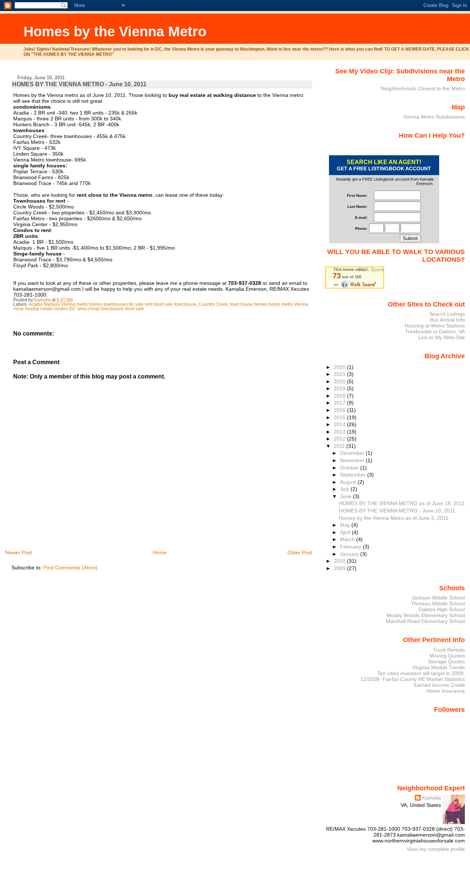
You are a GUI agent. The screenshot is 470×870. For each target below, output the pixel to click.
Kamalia (431, 798)
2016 (340, 410)
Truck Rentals (449, 650)
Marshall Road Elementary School (425, 621)
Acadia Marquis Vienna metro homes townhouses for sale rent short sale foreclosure (112, 304)
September (353, 475)
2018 (340, 396)
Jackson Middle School (438, 598)
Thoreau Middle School (438, 603)
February (351, 547)
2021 (340, 374)
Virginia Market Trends (438, 667)
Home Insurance (445, 691)
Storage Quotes (446, 661)
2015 (340, 417)
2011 (340, 446)
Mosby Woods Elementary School (426, 615)
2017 (340, 403)
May (345, 525)
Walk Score (371, 269)
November (353, 460)
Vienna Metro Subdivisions (434, 117)
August (349, 482)
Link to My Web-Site (441, 337)
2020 (340, 381)
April (346, 532)
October (350, 468)
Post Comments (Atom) (70, 567)
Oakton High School (442, 609)
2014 (340, 424)
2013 (340, 432)
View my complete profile (436, 849)
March (348, 539)
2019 (340, 388)
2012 (340, 439)
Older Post (300, 552)
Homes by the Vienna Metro (115, 31)
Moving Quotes (447, 656)
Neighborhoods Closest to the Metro (423, 88)
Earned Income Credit (439, 685)
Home (160, 552)
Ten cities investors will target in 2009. (421, 673)
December (353, 453)
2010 (340, 561)
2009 (340, 568)
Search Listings (447, 314)
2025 (340, 367)
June (346, 496)
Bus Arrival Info (447, 320)
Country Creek (213, 304)
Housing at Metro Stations (435, 326)
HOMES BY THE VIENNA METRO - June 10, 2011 (397, 511)
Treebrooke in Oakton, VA (435, 331)
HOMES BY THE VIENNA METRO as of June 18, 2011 (402, 503)
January (350, 554)
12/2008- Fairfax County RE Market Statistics (412, 679)
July (345, 489)
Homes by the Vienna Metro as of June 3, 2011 (393, 518)
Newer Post (18, 552)
